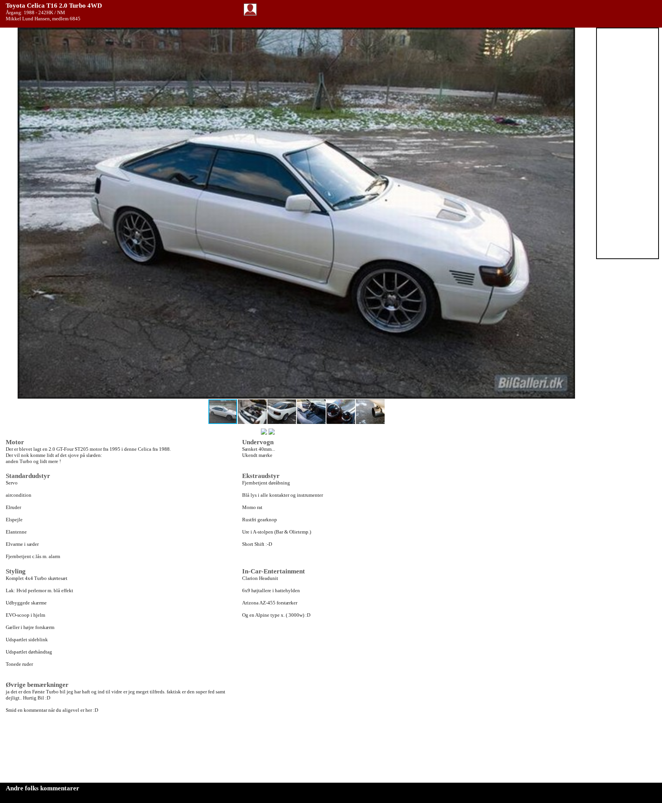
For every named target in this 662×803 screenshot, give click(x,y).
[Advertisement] (627, 143)
